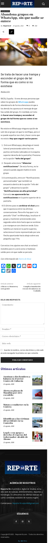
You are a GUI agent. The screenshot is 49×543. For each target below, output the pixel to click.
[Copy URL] (11, 31)
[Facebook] (16, 521)
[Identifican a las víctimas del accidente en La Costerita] (37, 422)
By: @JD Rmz (22, 541)
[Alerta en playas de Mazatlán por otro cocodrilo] (37, 394)
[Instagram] (22, 521)
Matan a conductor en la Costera (15, 406)
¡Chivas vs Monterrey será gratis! (9, 288)
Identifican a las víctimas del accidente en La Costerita (16, 421)
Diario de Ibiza (24, 258)
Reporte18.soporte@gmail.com (25, 503)
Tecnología (5, 11)
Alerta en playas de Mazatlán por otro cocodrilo (13, 393)
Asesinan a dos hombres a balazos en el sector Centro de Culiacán (16, 379)
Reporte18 (7, 26)
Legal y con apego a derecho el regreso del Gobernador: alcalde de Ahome (15, 436)
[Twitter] (28, 521)
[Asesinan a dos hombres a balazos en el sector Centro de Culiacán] (37, 380)
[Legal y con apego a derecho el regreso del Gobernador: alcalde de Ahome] (37, 436)
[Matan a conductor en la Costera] (37, 408)
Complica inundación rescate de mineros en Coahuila (32, 289)
